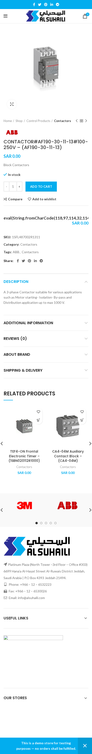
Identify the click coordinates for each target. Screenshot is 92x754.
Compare (15, 199)
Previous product (76, 120)
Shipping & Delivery (23, 370)
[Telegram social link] (57, 4)
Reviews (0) (15, 338)
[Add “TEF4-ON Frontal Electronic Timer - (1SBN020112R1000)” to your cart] (38, 420)
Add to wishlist (44, 199)
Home (8, 121)
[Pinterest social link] (46, 4)
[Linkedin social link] (51, 4)
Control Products (38, 121)
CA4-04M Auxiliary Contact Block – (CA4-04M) (68, 456)
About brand (17, 354)
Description (16, 281)
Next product (86, 120)
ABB (16, 252)
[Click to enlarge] (12, 104)
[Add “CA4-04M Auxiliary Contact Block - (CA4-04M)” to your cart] (82, 420)
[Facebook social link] (34, 4)
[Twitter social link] (40, 4)
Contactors (62, 121)
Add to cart (41, 186)
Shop (19, 121)
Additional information (28, 323)
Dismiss (85, 746)
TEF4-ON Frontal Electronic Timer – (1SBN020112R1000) (24, 456)
